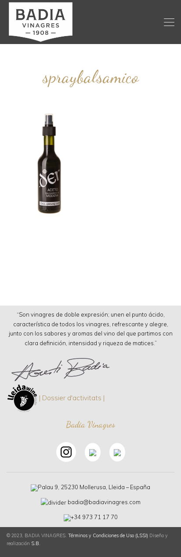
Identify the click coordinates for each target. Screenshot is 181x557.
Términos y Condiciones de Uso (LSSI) (108, 535)
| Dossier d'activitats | (72, 397)
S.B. (35, 543)
